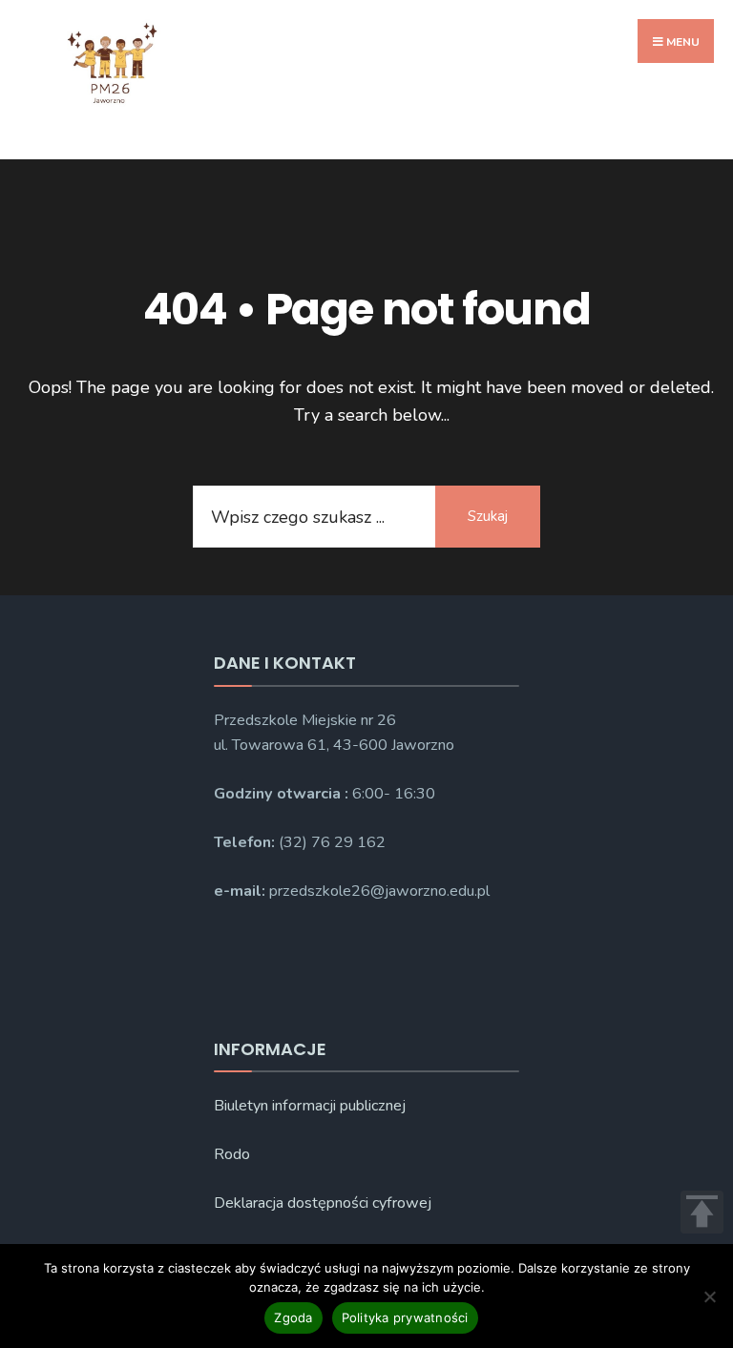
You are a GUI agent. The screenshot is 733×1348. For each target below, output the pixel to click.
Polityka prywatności (405, 1317)
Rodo (232, 1154)
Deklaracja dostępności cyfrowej (322, 1202)
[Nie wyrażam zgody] (709, 1296)
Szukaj (488, 516)
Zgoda (293, 1317)
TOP (702, 1212)
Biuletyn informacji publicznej (310, 1105)
